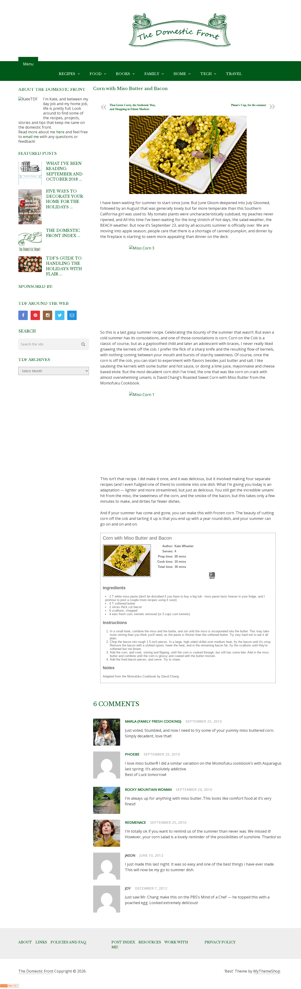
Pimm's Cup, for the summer (248, 105)
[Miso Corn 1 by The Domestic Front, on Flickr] (188, 431)
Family (151, 73)
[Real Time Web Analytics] (9, 986)
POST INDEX (123, 942)
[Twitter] (59, 315)
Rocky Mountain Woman (148, 789)
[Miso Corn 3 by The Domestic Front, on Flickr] (188, 284)
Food (96, 73)
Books (123, 73)
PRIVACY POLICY (220, 942)
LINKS (41, 942)
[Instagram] (47, 315)
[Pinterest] (35, 315)
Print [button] (212, 577)
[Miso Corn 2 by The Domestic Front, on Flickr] (188, 155)
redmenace (135, 822)
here (60, 132)
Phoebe (132, 754)
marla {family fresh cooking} (153, 721)
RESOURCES (150, 942)
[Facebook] (23, 315)
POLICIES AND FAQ (68, 942)
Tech (206, 73)
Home (180, 73)
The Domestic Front (35, 971)
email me (31, 136)
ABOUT (25, 942)
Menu (28, 64)
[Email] (72, 315)
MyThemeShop (266, 971)
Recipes (67, 73)
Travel (234, 73)
